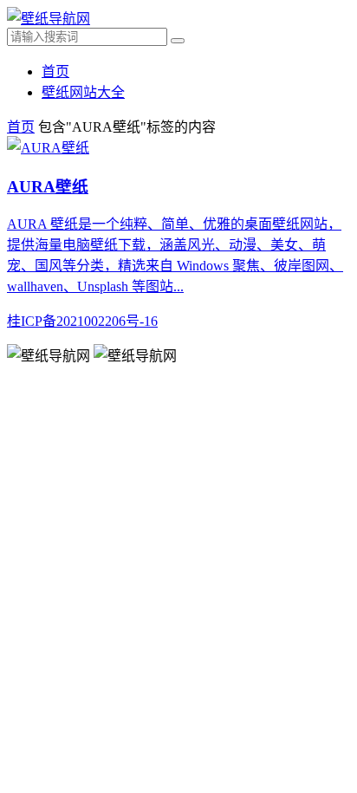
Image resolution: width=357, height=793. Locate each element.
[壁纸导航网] (48, 18)
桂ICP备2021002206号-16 (82, 321)
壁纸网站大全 (83, 92)
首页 (55, 71)
